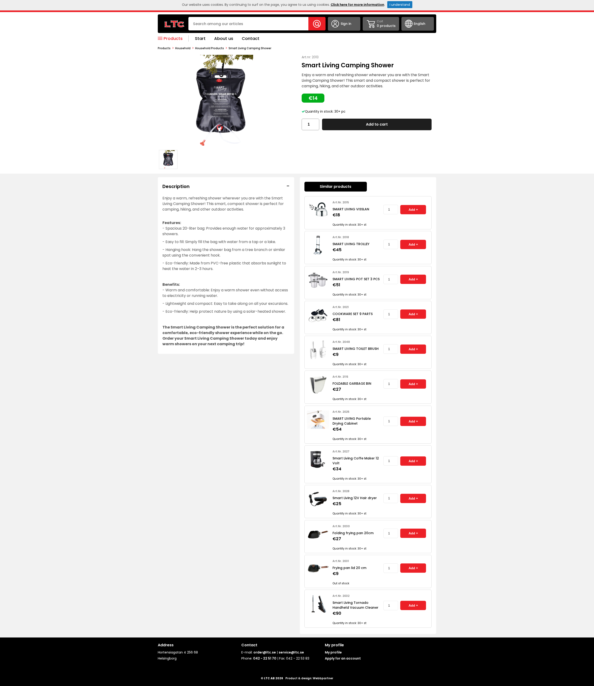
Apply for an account (343, 658)
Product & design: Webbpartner (309, 678)
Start (200, 38)
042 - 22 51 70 (264, 658)
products (164, 48)
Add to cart (377, 124)
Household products (209, 48)
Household (182, 48)
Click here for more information (357, 4)
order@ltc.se (264, 652)
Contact (250, 38)
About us (223, 38)
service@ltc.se (291, 652)
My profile (333, 652)
